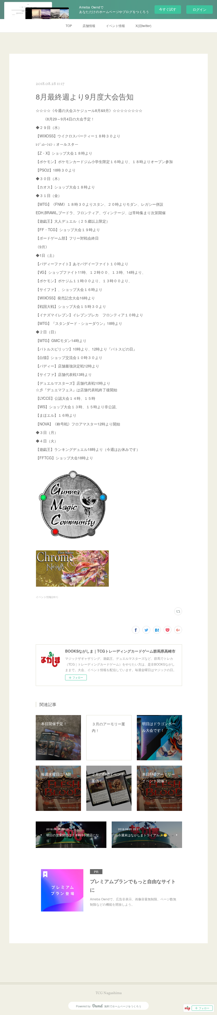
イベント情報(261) (47, 597)
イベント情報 (115, 25)
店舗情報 (89, 25)
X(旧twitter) (143, 25)
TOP (69, 25)
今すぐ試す (167, 9)
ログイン (199, 9)
